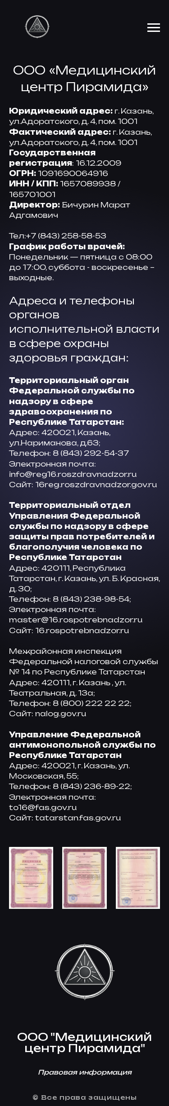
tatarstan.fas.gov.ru (78, 817)
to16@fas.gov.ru (43, 807)
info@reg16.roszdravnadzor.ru (73, 474)
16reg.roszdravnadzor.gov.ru (96, 484)
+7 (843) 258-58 (59, 235)
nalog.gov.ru (60, 713)
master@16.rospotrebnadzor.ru (75, 619)
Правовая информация (85, 1072)
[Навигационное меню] (153, 27)
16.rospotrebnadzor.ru (82, 630)
